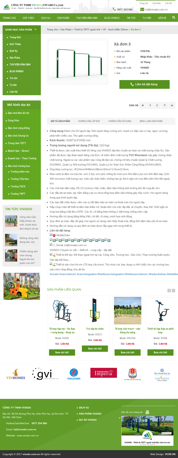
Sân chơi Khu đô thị (18, 113)
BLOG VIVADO (112, 18)
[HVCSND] (133, 374)
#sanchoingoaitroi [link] (87, 274)
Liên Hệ (168, 3)
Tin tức (131, 18)
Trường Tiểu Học (19, 179)
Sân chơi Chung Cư (18, 135)
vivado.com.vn (31, 454)
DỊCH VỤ (84, 407)
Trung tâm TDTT (17, 143)
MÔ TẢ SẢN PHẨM (60, 121)
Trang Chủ (9, 18)
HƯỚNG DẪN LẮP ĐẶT (89, 121)
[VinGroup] (16, 374)
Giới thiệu (156, 3)
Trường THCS (17, 186)
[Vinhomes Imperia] (103, 373)
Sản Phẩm (63, 18)
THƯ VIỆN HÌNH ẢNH (87, 18)
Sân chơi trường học (19, 166)
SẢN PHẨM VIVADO (90, 413)
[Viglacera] (74, 374)
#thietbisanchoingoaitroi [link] (110, 274)
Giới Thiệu (28, 18)
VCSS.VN (170, 454)
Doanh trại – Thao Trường (22, 158)
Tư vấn (147, 18)
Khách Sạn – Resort (18, 150)
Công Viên (13, 120)
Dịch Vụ (45, 18)
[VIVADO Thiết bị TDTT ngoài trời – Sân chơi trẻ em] (37, 6)
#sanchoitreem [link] (67, 274)
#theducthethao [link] (157, 274)
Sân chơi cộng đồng (19, 128)
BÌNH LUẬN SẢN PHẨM (151, 121)
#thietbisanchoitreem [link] (136, 274)
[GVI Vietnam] (45, 374)
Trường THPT (17, 193)
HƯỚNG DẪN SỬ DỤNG (119, 121)
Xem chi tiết (62, 352)
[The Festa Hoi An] (162, 375)
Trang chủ (144, 3)
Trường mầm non (19, 171)
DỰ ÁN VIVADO (88, 419)
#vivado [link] (54, 274)
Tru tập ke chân (95, 328)
